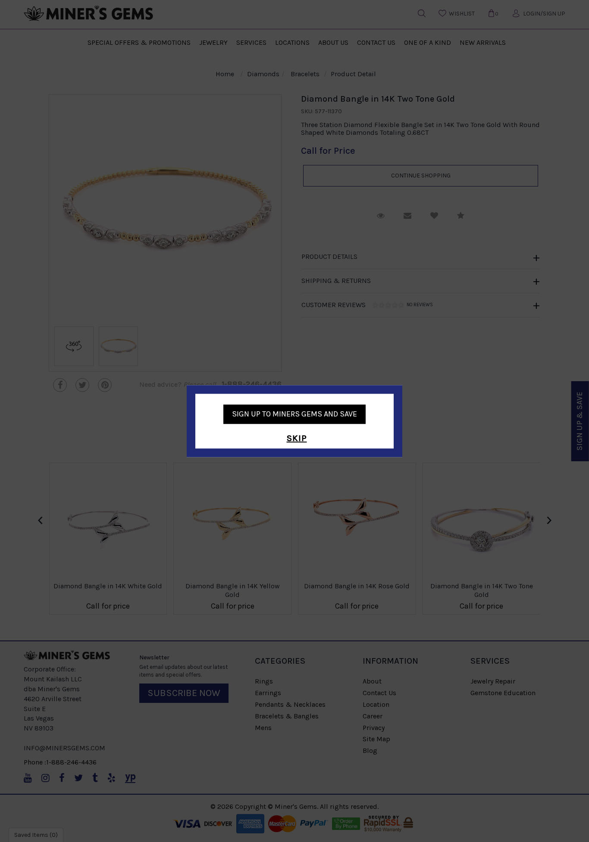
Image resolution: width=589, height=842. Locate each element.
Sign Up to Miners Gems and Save (294, 414)
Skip (297, 439)
